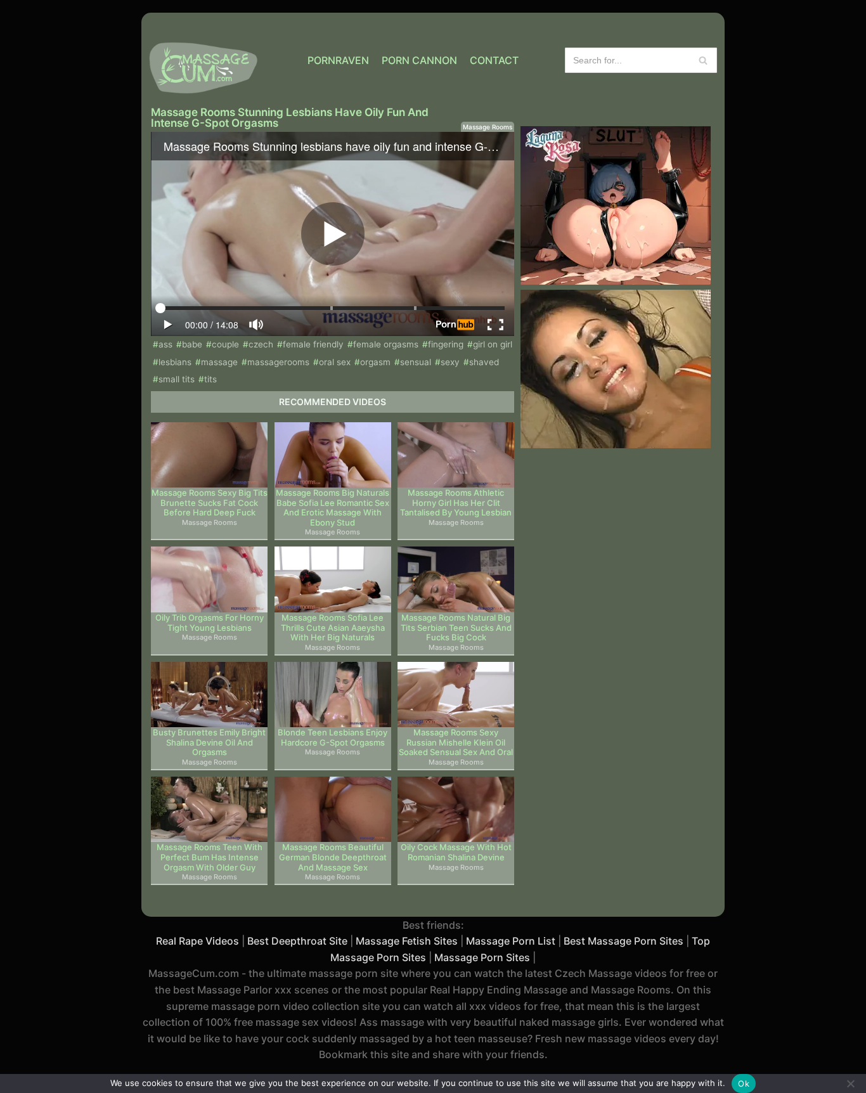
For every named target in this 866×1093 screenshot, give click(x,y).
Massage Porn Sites (482, 957)
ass (165, 344)
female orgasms (385, 344)
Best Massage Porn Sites (623, 941)
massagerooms (278, 362)
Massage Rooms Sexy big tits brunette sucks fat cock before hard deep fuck (210, 502)
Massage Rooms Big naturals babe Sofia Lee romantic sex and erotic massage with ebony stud (332, 507)
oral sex (335, 362)
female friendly (313, 344)
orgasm (375, 362)
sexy (450, 362)
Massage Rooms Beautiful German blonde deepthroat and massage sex (333, 857)
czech (261, 344)
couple (225, 344)
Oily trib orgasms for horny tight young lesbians (209, 623)
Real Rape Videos (197, 941)
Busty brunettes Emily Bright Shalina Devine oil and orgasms (209, 742)
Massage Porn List (510, 941)
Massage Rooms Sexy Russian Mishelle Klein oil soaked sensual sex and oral (456, 742)
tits (210, 379)
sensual (415, 362)
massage (219, 362)
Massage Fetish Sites (407, 941)
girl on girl (492, 344)
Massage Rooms (487, 127)
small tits (176, 379)
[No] (850, 1083)
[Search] (702, 60)
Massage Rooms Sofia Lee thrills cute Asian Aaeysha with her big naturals (333, 627)
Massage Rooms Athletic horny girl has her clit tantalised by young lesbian (456, 502)
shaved (484, 362)
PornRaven (338, 60)
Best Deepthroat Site (297, 941)
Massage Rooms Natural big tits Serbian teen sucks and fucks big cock (456, 627)
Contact (494, 60)
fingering (445, 344)
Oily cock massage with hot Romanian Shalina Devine (456, 852)
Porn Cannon (419, 60)
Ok (743, 1083)
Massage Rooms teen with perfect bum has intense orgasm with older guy (209, 857)
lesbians (174, 362)
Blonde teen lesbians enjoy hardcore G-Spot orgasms (332, 737)
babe (192, 344)
